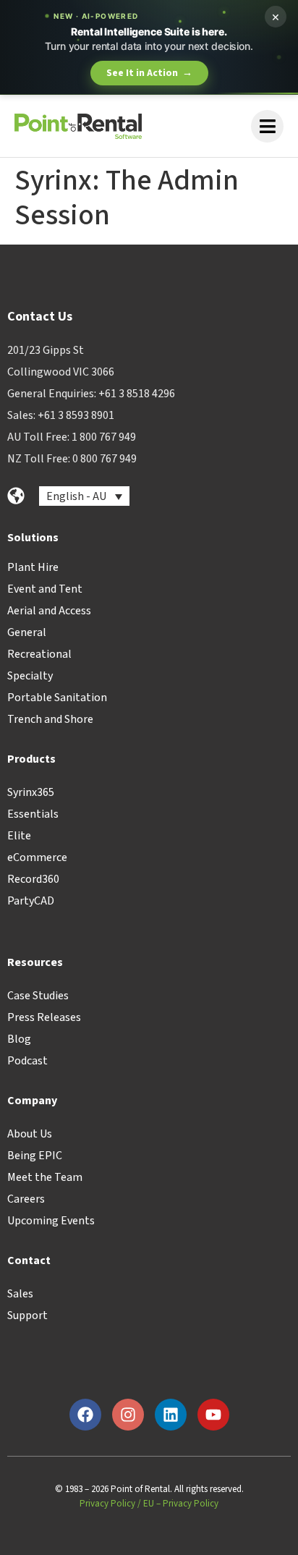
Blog (19, 1039)
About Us (29, 1134)
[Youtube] (213, 1415)
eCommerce (37, 857)
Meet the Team (44, 1177)
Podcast (27, 1061)
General (26, 632)
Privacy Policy (107, 1503)
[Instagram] (128, 1415)
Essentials (33, 814)
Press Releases (44, 1017)
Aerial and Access (49, 611)
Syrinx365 (30, 792)
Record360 (33, 879)
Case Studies (38, 996)
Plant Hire (33, 567)
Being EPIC (34, 1156)
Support (27, 1315)
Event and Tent (44, 589)
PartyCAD (30, 901)
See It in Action (149, 73)
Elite (19, 836)
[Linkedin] (171, 1415)
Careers (26, 1199)
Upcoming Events (51, 1221)
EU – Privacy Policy (180, 1503)
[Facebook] (85, 1415)
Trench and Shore (50, 719)
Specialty (30, 676)
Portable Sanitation (57, 698)
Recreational (39, 654)
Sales (20, 1294)
